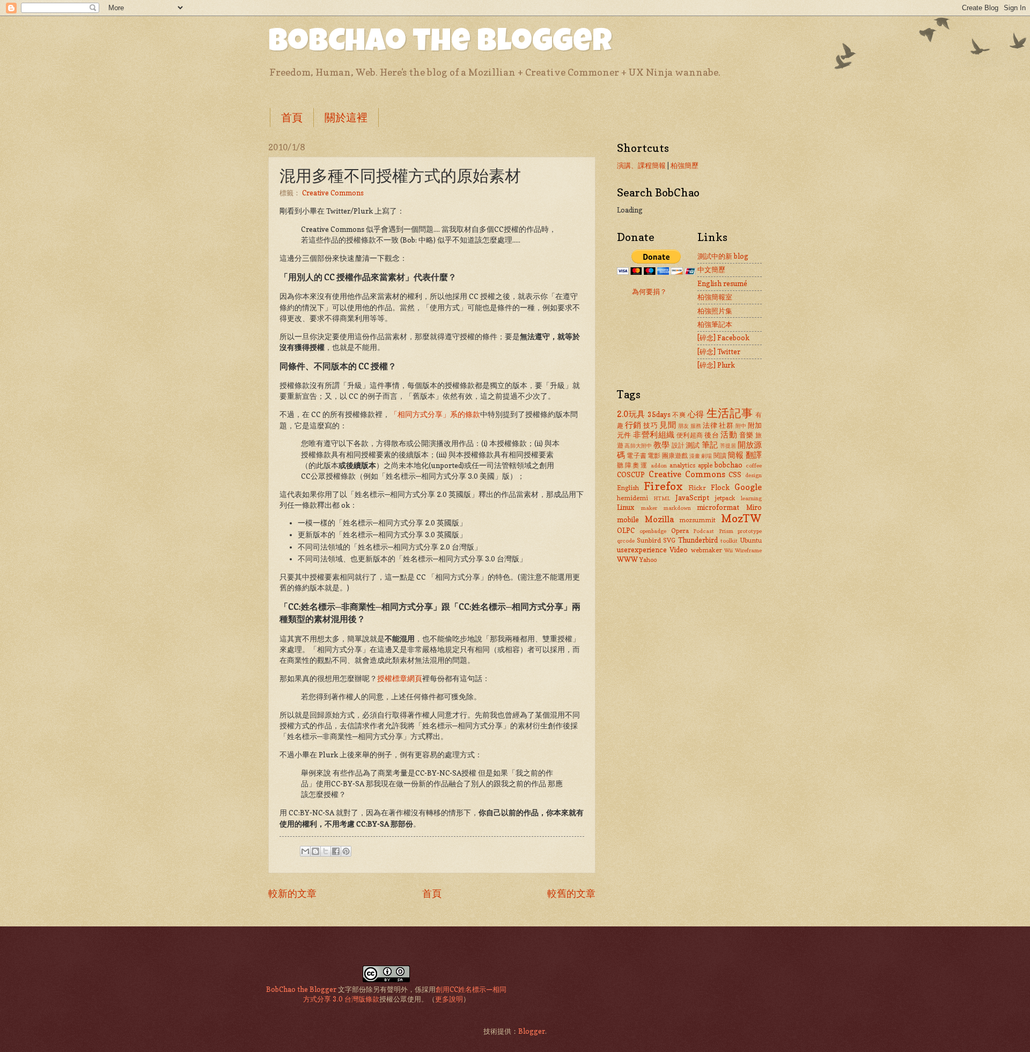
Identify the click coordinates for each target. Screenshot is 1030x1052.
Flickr (697, 488)
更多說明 (449, 999)
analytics (682, 465)
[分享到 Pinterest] (346, 851)
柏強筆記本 (714, 324)
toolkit (729, 540)
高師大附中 (638, 445)
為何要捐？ (649, 291)
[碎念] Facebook (723, 337)
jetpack (725, 498)
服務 (696, 425)
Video (679, 549)
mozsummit (697, 520)
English (628, 488)
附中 (741, 425)
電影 (654, 455)
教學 (661, 445)
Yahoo (648, 560)
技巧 (650, 425)
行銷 (633, 425)
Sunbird (649, 540)
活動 (728, 434)
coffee (754, 465)
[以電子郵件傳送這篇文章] (305, 851)
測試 (693, 445)
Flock (720, 487)
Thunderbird (698, 540)
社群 (726, 425)
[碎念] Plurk (716, 365)
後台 (711, 434)
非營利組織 (653, 434)
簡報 (735, 455)
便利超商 (689, 435)
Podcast (703, 531)
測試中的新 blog (722, 256)
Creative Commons (333, 192)
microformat (718, 507)
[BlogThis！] (315, 851)
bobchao (728, 465)
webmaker (706, 550)
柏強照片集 (714, 310)
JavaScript (692, 497)
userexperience (642, 549)
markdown (677, 508)
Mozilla (659, 519)
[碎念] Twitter (718, 351)
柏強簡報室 (714, 297)
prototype (750, 531)
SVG (669, 540)
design (753, 475)
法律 (710, 425)
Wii (728, 550)
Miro (754, 507)
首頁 (292, 117)
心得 (696, 414)
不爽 (679, 415)
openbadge (652, 531)
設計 (678, 445)
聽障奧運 (633, 465)
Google (748, 487)
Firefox (663, 486)
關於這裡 (346, 117)
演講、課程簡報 (641, 165)
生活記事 (730, 413)
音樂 (746, 434)
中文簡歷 (711, 269)
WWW (627, 559)
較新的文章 (292, 893)
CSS (735, 474)
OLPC (626, 530)
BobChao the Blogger (440, 44)
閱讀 (719, 455)
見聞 (667, 425)
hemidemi (632, 498)
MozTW (741, 518)
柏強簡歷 (684, 165)
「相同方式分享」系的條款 (435, 414)
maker (649, 508)
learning (751, 498)
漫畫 (694, 455)
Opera (680, 531)
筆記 (710, 445)
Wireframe (748, 550)
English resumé (722, 283)
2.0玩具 (631, 414)
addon (659, 465)
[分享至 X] (325, 851)
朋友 (683, 425)
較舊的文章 (571, 893)
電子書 (636, 455)
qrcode (626, 540)
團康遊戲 (675, 455)
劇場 (706, 455)
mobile (628, 519)
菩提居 (728, 445)
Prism (726, 531)
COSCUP (631, 474)
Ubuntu (751, 540)
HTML (661, 498)
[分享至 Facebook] (335, 851)
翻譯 (754, 455)
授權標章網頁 (399, 678)
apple (705, 465)
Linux (625, 507)
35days (659, 414)
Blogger (531, 1031)
